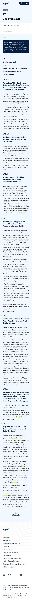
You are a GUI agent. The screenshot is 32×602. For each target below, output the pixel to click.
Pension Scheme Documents (12, 558)
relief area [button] (25, 195)
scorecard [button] (22, 506)
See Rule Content (14, 25)
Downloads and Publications (12, 543)
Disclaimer (6, 537)
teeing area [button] (23, 107)
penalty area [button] (6, 262)
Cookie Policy (7, 546)
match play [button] (7, 485)
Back (6, 10)
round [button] (4, 506)
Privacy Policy (7, 549)
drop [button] (23, 247)
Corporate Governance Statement (14, 564)
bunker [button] (21, 240)
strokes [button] (5, 155)
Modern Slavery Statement (11, 561)
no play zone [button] (6, 249)
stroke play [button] (7, 490)
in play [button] (7, 334)
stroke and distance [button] (14, 268)
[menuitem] (6, 3)
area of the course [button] (21, 233)
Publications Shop (8, 567)
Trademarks (6, 540)
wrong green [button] (15, 244)
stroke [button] (12, 107)
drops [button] (16, 342)
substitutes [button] (6, 468)
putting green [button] (12, 121)
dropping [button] (21, 230)
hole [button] (26, 94)
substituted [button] (8, 477)
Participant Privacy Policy (11, 552)
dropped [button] (22, 190)
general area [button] (24, 237)
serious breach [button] (14, 499)
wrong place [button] (7, 482)
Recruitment (7, 555)
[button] (22, 3)
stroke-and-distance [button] (8, 98)
